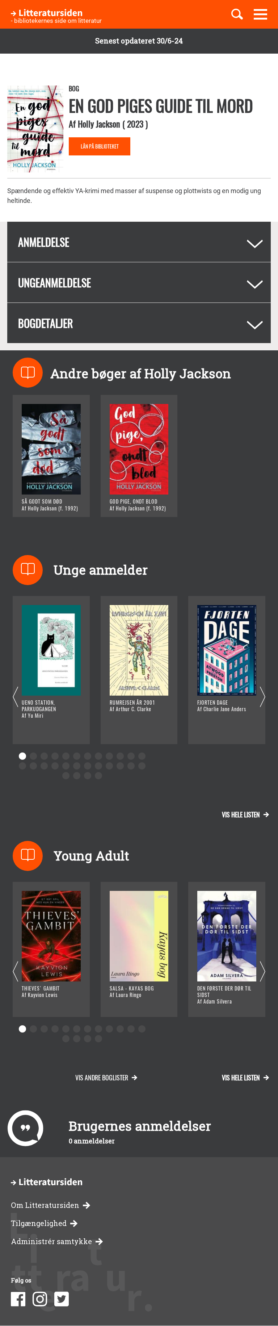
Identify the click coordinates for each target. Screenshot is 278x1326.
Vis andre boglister (101, 1077)
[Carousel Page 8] (98, 756)
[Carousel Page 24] (142, 766)
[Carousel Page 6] (76, 756)
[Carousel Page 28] (98, 775)
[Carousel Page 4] (55, 756)
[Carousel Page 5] (66, 756)
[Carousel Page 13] (22, 766)
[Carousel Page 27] (87, 775)
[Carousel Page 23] (131, 766)
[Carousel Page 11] (131, 756)
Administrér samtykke (51, 1241)
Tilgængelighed (39, 1223)
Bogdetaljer (45, 323)
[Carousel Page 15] (44, 766)
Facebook (18, 1299)
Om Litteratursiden (45, 1205)
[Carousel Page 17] (66, 766)
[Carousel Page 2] (33, 756)
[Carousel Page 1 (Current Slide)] (22, 756)
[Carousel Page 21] (109, 766)
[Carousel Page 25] (66, 775)
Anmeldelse (43, 242)
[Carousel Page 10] (120, 756)
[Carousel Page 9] (109, 756)
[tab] (139, 242)
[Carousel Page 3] (44, 756)
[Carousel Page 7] (87, 756)
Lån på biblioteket (100, 146)
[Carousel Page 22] (120, 766)
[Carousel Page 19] (87, 766)
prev (15, 697)
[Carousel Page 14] (33, 766)
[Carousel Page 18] (76, 766)
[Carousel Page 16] (55, 766)
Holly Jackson (99, 123)
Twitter (61, 1299)
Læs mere (45, 502)
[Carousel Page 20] (98, 766)
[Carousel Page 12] (142, 756)
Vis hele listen (241, 814)
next (262, 697)
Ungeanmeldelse (54, 282)
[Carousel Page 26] (76, 775)
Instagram (40, 1299)
